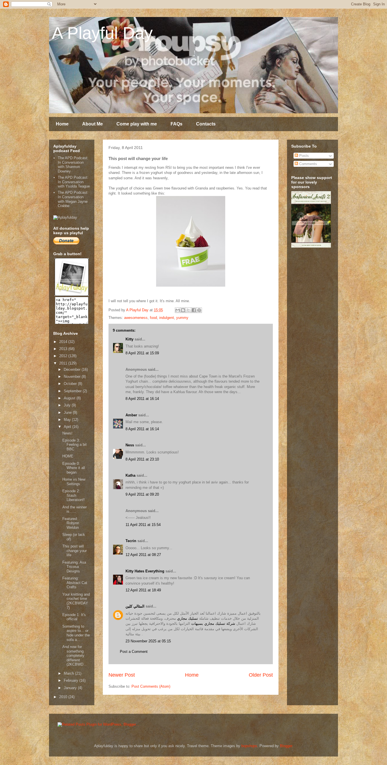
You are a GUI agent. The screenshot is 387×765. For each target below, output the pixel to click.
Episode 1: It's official (74, 617)
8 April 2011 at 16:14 (142, 399)
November (73, 376)
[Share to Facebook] (194, 310)
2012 (63, 356)
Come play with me (136, 124)
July (68, 405)
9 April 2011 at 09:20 (142, 494)
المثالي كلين (135, 606)
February (71, 680)
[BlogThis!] (183, 310)
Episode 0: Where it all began (73, 467)
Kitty (129, 339)
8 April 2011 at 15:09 (142, 353)
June (68, 412)
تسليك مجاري (187, 618)
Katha (130, 475)
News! (67, 433)
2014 (63, 342)
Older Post (261, 675)
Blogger (286, 746)
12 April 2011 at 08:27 (143, 555)
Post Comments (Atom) (150, 686)
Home (62, 124)
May (68, 419)
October (71, 384)
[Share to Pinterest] (199, 310)
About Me (92, 124)
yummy (182, 318)
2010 (63, 697)
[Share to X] (188, 310)
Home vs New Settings (73, 481)
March (69, 673)
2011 (63, 363)
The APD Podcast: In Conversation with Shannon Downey (73, 164)
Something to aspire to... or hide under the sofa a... (76, 633)
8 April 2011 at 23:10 (142, 459)
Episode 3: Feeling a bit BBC (74, 444)
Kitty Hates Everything (145, 571)
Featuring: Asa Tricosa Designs (74, 566)
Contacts (206, 124)
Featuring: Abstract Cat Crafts (74, 582)
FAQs (176, 124)
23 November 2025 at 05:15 (148, 641)
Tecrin (131, 541)
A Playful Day (102, 33)
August (70, 398)
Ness (130, 445)
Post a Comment (134, 651)
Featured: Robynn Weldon (70, 523)
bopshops (249, 746)
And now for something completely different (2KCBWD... (74, 655)
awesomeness (136, 318)
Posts (303, 156)
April (68, 427)
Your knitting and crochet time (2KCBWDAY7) (76, 601)
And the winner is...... (74, 509)
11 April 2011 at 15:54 (143, 525)
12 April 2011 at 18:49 (143, 590)
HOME (67, 456)
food (153, 318)
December (73, 369)
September (73, 391)
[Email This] (177, 310)
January (71, 688)
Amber (131, 415)
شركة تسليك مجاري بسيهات (213, 623)
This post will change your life (74, 550)
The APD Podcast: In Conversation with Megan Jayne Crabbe (73, 199)
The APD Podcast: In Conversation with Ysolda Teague (74, 181)
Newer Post (122, 675)
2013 (63, 349)
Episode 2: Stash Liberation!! (73, 495)
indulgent (166, 318)
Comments (307, 164)
